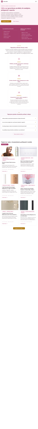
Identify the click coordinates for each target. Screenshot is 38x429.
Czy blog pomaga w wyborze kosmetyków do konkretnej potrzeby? (14, 126)
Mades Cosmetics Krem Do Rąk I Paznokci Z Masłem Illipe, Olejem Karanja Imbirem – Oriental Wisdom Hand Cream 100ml (28, 190)
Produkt (4, 160)
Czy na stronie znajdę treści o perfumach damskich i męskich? (13, 122)
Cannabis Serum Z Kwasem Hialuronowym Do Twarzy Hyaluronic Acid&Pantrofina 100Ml (9, 215)
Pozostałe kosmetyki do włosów (8, 159)
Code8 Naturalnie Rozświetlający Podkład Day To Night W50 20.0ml (8, 188)
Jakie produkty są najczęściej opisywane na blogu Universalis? (13, 118)
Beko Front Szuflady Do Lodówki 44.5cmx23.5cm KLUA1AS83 (27, 161)
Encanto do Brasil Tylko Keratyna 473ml (8, 163)
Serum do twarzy (10, 211)
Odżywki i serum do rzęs (30, 211)
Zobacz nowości (4, 144)
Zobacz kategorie (16, 21)
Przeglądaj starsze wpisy (18, 228)
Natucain (22, 211)
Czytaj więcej (4, 171)
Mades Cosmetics (32, 185)
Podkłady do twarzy (6, 185)
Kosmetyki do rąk (24, 185)
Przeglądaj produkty (5, 21)
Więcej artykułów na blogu (18, 134)
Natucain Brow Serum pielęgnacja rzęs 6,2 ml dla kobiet (28, 215)
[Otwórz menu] (36, 1)
